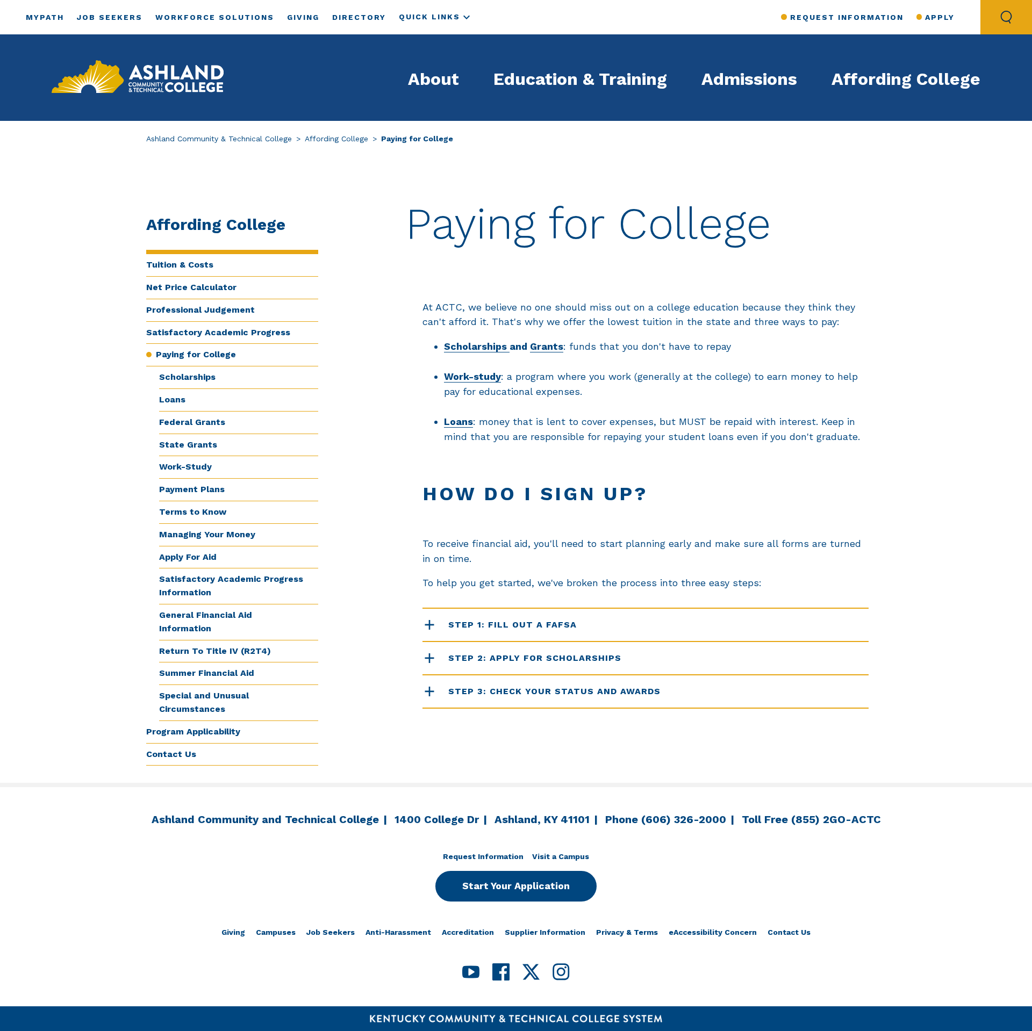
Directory (359, 17)
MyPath (45, 17)
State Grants (188, 444)
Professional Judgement (200, 310)
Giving (303, 17)
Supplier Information (545, 932)
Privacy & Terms (627, 932)
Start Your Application (516, 885)
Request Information (846, 17)
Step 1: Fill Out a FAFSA (512, 624)
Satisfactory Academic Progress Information (231, 585)
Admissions (749, 79)
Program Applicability (193, 731)
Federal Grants (192, 422)
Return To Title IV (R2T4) (215, 651)
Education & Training (580, 79)
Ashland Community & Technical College (219, 138)
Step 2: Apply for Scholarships (534, 658)
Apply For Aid (188, 557)
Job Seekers (109, 17)
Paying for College (196, 354)
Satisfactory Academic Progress (218, 332)
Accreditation (468, 932)
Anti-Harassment (398, 932)
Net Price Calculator (191, 287)
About (433, 79)
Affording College (906, 79)
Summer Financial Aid (206, 673)
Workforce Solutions (214, 17)
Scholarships (187, 377)
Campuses (276, 932)
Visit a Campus (560, 856)
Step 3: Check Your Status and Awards (554, 691)
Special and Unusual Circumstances (204, 702)
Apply (940, 17)
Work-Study (185, 467)
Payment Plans (192, 489)
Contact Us (171, 754)
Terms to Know (192, 512)
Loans (172, 399)
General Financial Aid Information (205, 621)
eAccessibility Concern (713, 932)
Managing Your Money (207, 534)
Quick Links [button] (429, 16)
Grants (546, 346)
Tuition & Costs (179, 264)
